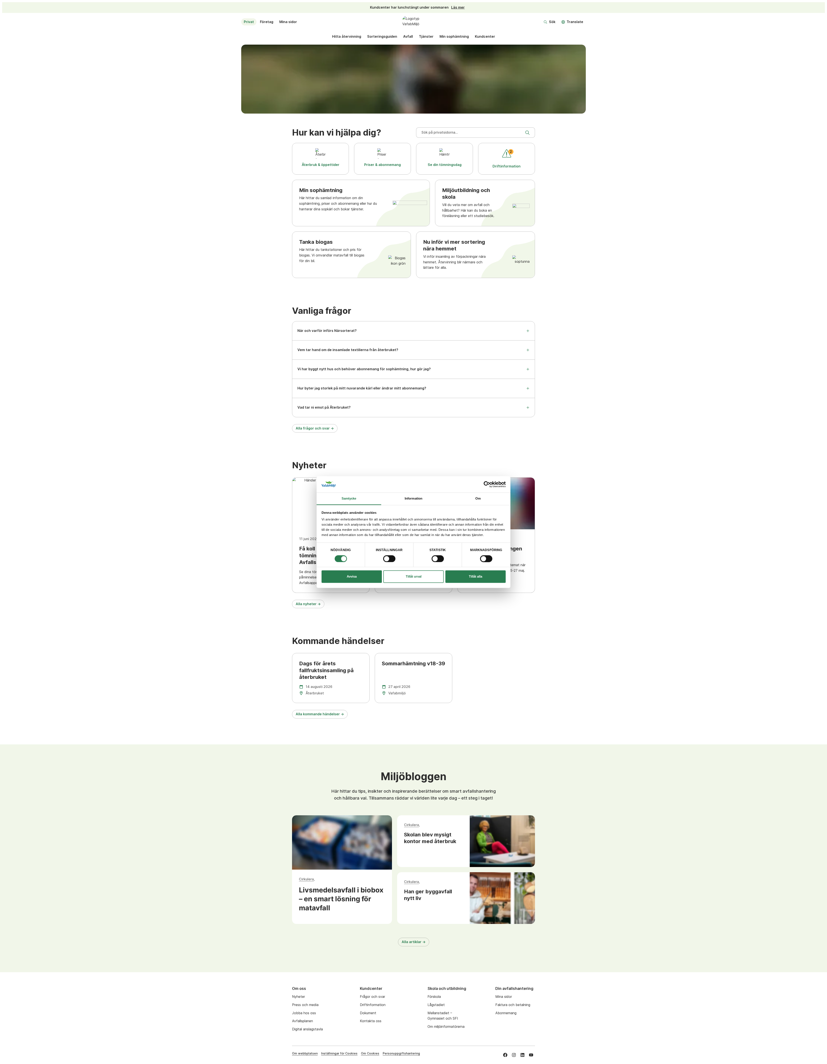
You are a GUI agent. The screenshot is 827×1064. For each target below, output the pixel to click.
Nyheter (298, 996)
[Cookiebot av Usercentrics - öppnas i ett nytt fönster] (487, 484)
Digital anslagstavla (307, 1029)
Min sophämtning (454, 36)
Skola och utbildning (446, 988)
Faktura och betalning (512, 1005)
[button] (549, 22)
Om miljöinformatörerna (446, 1026)
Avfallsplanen (302, 1021)
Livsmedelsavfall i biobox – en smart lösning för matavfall (341, 899)
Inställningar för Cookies (339, 1053)
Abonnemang (505, 1013)
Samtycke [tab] (349, 498)
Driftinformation (373, 1005)
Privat (249, 22)
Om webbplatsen (305, 1053)
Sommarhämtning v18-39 (413, 663)
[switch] (389, 558)
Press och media (305, 1005)
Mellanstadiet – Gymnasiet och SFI (442, 1016)
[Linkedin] (522, 1055)
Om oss (299, 988)
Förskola (434, 996)
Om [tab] (478, 498)
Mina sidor (288, 22)
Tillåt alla (475, 576)
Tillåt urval (413, 576)
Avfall (408, 36)
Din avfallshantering (514, 988)
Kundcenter (485, 36)
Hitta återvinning (346, 36)
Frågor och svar (372, 996)
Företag (266, 22)
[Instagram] (514, 1055)
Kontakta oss (370, 1021)
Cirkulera (306, 879)
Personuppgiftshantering (401, 1053)
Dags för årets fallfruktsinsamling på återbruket (326, 670)
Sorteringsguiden (382, 36)
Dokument (368, 1013)
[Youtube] (531, 1055)
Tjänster (426, 36)
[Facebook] (505, 1055)
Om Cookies (370, 1053)
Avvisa (352, 576)
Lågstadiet (436, 1005)
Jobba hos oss (304, 1013)
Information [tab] (413, 498)
